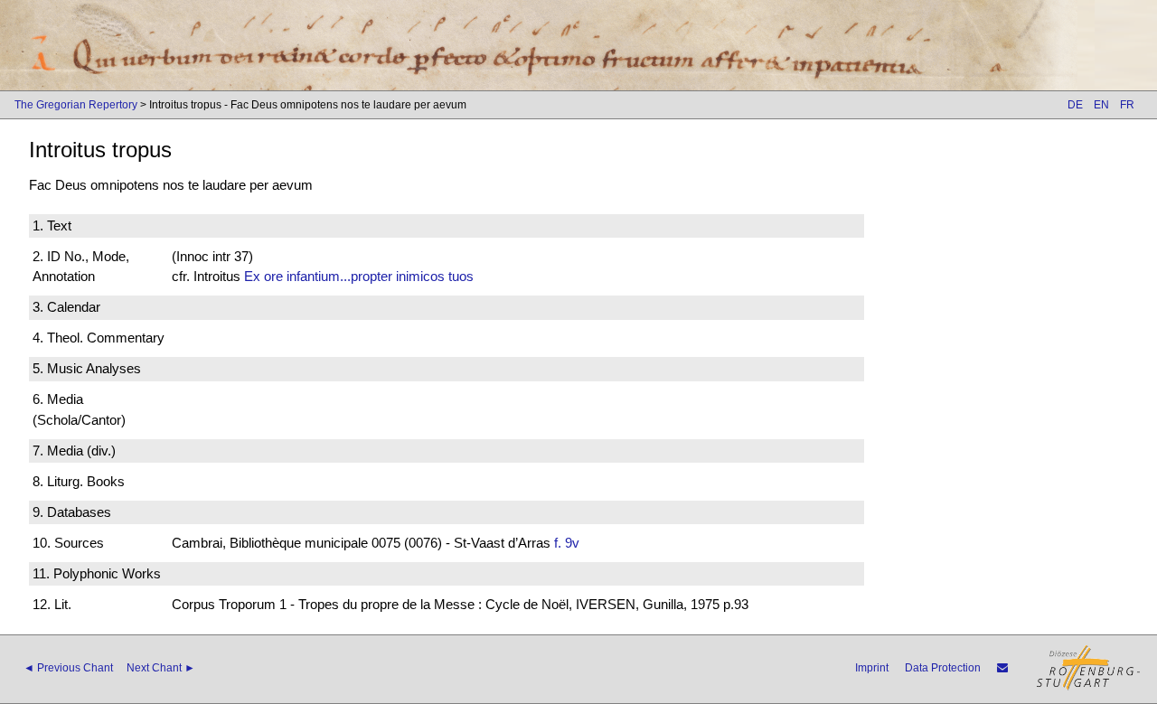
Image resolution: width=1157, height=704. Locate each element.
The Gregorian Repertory (75, 105)
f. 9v (566, 542)
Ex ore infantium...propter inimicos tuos (359, 276)
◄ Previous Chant (68, 668)
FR (1127, 105)
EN (1101, 105)
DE (1075, 105)
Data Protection (943, 668)
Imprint (872, 668)
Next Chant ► (161, 668)
